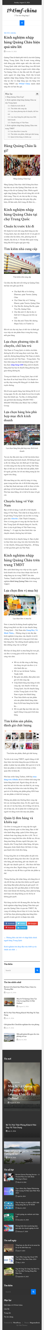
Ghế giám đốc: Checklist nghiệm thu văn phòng (21, 1024)
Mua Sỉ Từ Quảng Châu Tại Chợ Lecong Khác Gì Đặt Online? (27, 1001)
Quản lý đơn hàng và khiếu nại (21, 137)
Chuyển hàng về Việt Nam (20, 122)
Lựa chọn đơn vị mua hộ (18, 131)
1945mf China (24, 83)
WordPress (17, 1323)
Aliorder (14, 518)
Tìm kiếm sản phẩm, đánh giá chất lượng (24, 134)
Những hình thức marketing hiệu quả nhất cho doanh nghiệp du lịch (27, 1227)
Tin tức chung (10, 33)
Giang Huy (30, 630)
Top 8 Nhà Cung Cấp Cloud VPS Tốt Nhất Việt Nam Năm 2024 (26, 1258)
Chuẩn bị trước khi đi (18, 106)
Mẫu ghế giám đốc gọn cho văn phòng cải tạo (28, 1035)
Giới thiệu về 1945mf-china (13, 1305)
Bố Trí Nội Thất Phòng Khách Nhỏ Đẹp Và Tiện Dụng (21, 1014)
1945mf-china (22, 10)
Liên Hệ (6, 1309)
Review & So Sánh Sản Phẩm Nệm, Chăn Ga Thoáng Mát (20, 988)
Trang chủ (7, 1313)
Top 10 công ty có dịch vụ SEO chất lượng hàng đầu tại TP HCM (27, 1203)
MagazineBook (35, 1323)
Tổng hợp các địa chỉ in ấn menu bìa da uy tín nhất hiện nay (27, 1246)
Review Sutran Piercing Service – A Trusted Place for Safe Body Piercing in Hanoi (27, 1176)
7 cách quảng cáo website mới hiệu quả (27, 1215)
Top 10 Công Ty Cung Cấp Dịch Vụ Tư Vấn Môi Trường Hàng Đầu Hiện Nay (27, 1271)
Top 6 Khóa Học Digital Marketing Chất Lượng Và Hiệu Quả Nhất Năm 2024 (27, 1190)
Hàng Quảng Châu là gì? (15, 97)
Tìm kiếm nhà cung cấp (19, 108)
